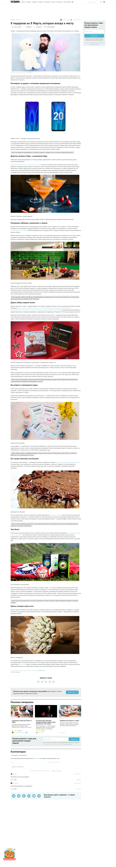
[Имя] (28, 762)
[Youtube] (34, 796)
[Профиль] (104, 2)
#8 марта (13, 672)
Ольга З (15, 774)
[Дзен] (39, 796)
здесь (29, 526)
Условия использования (67, 744)
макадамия (22, 664)
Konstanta (15, 783)
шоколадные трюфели (55, 515)
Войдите (36, 758)
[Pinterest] (29, 796)
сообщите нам (41, 670)
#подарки (17, 672)
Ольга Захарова (66, 20)
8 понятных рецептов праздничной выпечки (67, 462)
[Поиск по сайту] (96, 2)
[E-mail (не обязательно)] (64, 762)
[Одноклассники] (24, 796)
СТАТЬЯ (13, 718)
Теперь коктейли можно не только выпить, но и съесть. (26, 164)
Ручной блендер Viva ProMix (18, 230)
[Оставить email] (55, 739)
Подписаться (74, 739)
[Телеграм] (13, 796)
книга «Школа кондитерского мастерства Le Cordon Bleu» (35, 308)
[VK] (19, 796)
